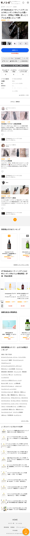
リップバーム (4, 374)
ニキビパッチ (18, 386)
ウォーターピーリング (6, 412)
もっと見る (15, 91)
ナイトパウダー (22, 357)
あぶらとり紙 (4, 383)
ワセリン (3, 406)
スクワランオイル (5, 400)
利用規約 (12, 527)
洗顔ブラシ (4, 395)
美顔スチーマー (20, 409)
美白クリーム (22, 395)
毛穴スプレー (4, 368)
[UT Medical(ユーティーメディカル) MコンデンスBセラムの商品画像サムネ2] (9, 43)
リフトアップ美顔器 (18, 412)
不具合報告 (15, 530)
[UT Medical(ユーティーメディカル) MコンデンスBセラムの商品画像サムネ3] (14, 43)
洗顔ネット (23, 392)
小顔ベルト (4, 415)
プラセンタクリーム (15, 397)
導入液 (10, 354)
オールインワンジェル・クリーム (9, 357)
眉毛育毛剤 (10, 371)
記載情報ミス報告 (24, 95)
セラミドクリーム (5, 397)
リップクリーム (17, 374)
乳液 (6, 354)
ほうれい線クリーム (11, 406)
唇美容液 (24, 371)
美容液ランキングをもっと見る (21, 264)
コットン (11, 383)
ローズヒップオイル (15, 400)
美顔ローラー (12, 409)
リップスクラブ (5, 377)
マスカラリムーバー (6, 363)
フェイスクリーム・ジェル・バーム (10, 403)
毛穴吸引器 (10, 415)
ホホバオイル (24, 397)
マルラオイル (24, 400)
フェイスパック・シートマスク (8, 389)
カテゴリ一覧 (11, 523)
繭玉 (9, 395)
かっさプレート (17, 415)
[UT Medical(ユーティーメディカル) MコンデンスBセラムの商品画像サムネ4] (20, 43)
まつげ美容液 (12, 368)
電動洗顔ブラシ (14, 395)
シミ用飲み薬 (17, 383)
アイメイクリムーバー (18, 360)
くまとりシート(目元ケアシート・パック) (11, 380)
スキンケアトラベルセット (7, 386)
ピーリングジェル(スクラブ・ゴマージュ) (11, 366)
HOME (15, 520)
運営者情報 (6, 527)
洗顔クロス (16, 392)
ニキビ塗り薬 (4, 409)
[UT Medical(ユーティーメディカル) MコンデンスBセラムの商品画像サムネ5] (25, 43)
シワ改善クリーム (21, 406)
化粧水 (2, 354)
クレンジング (4, 360)
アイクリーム (19, 368)
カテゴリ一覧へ (25, 421)
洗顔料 (10, 360)
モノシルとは (19, 523)
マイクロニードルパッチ (7, 392)
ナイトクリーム (23, 403)
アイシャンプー (17, 371)
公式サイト (15, 50)
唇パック (11, 374)
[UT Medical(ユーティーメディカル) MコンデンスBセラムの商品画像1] (15, 30)
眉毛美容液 (4, 371)
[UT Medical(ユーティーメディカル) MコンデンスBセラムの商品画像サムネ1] (3, 43)
